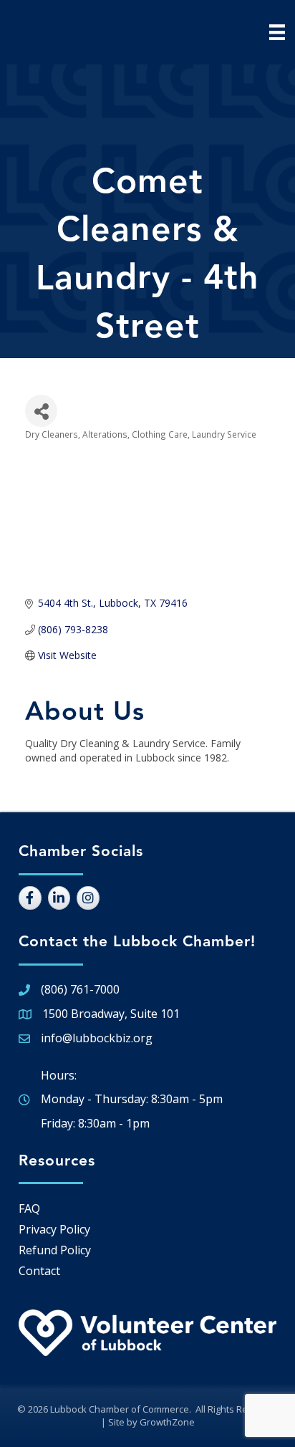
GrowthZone (167, 1421)
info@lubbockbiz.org (97, 1038)
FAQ (29, 1208)
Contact (39, 1271)
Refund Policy (55, 1250)
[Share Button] (41, 411)
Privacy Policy (54, 1229)
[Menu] (277, 32)
